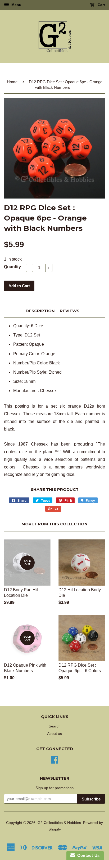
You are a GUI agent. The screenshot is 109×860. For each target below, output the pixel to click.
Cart (101, 5)
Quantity (12, 267)
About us (54, 734)
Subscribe (91, 799)
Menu (15, 5)
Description (40, 310)
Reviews (69, 310)
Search (55, 726)
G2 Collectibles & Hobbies (59, 823)
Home (12, 82)
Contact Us (87, 855)
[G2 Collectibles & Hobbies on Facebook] (54, 759)
